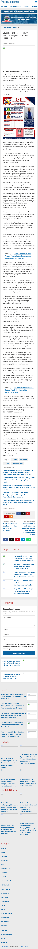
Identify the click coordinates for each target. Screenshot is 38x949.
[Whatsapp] (28, 539)
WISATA (4, 942)
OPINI (3, 905)
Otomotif (23, 460)
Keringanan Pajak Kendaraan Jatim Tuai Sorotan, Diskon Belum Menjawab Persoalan (24, 574)
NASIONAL (5, 897)
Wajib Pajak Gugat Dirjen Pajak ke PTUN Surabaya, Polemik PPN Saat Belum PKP (24, 558)
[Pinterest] (28, 513)
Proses (6, 463)
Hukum (14, 460)
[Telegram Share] (23, 539)
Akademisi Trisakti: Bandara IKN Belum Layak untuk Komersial (10, 526)
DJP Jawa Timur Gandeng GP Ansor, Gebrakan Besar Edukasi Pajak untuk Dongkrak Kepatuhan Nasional (24, 568)
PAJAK (3, 909)
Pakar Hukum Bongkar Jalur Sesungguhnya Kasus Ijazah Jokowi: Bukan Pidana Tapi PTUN (18, 502)
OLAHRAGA (5, 901)
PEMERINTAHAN (6, 914)
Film (2, 864)
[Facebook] (18, 513)
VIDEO (3, 938)
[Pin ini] (17, 539)
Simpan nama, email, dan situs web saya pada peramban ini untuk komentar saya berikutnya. (18, 646)
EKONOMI (4, 860)
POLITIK (4, 930)
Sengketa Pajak (17, 463)
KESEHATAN (5, 885)
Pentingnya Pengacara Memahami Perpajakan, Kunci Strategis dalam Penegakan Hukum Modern (15, 495)
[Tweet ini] (11, 539)
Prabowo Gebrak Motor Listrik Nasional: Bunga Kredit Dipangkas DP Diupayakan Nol (28, 807)
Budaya (3, 852)
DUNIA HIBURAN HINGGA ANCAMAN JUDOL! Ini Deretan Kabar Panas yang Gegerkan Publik (18, 480)
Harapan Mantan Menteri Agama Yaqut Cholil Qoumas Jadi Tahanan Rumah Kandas (9, 762)
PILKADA (4, 926)
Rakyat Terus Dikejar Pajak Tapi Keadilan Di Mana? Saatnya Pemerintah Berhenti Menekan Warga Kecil (23, 593)
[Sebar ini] (5, 539)
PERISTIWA (5, 922)
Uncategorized (6, 934)
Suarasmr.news (13, 946)
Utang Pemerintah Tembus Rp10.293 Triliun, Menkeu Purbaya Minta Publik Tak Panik (8, 829)
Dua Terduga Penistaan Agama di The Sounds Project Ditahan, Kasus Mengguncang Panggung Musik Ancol (28, 759)
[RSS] (11, 516)
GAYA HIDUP (5, 868)
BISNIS (3, 848)
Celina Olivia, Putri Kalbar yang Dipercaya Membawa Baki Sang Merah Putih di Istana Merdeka (9, 807)
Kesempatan (5, 889)
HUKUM (4, 877)
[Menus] (35, 2)
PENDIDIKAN (5, 918)
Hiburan (4, 873)
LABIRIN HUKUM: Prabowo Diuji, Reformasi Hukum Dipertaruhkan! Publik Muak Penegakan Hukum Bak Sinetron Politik (18, 472)
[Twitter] (23, 513)
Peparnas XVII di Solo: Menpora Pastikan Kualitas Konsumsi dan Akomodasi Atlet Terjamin (28, 528)
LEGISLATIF (5, 893)
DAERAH (4, 856)
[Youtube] (6, 516)
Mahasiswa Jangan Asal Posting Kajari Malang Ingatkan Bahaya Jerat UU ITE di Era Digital (19, 487)
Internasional (6, 881)
